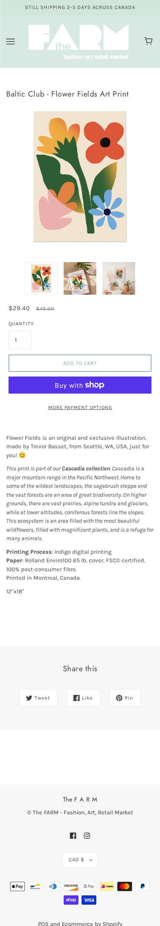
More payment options (80, 407)
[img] (73, 835)
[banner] (78, 40)
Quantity (20, 324)
